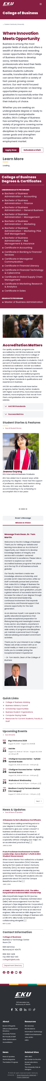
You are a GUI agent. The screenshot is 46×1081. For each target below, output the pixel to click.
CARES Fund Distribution (33, 1034)
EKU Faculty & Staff (9, 1037)
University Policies (9, 1034)
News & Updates (9, 1057)
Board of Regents (9, 1026)
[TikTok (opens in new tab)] (34, 1009)
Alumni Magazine (9, 1059)
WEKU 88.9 (28, 1057)
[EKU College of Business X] (12, 972)
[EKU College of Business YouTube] (17, 972)
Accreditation (8, 1042)
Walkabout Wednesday (20, 780)
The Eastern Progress (10, 1062)
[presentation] (21, 451)
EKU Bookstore (30, 1029)
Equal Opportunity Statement (26, 1075)
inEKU (27, 1040)
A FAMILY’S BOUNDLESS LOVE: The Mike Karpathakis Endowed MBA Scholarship (22, 891)
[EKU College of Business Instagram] (8, 972)
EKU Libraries (29, 1026)
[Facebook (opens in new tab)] (11, 1009)
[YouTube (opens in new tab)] (29, 1009)
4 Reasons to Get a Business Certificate (22, 820)
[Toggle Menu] (40, 4)
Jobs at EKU (29, 1037)
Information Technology (33, 1032)
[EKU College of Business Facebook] (4, 972)
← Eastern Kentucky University (13, 24)
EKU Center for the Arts (33, 1059)
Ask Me (11, 748)
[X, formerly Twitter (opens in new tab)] (16, 1009)
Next (38, 801)
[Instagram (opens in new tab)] (20, 1009)
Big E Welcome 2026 (17, 740)
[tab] (19, 509)
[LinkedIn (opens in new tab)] (25, 1009)
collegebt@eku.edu (11, 959)
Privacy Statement (23, 1077)
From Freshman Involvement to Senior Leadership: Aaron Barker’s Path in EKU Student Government (22, 854)
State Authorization (9, 1039)
